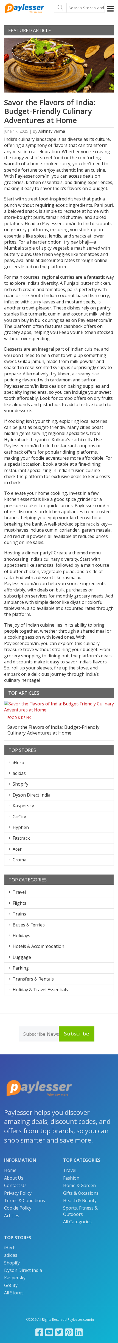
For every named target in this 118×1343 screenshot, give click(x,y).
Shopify (20, 784)
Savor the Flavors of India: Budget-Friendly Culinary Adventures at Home (49, 111)
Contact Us (15, 1185)
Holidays (21, 935)
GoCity (19, 817)
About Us (13, 1178)
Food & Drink (19, 717)
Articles (11, 1216)
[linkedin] (79, 1332)
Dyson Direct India (31, 795)
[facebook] (39, 1332)
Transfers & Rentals (33, 979)
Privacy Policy (18, 1193)
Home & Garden (79, 1185)
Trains (19, 914)
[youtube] (49, 1332)
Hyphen (21, 827)
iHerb (18, 763)
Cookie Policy (17, 1208)
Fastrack (21, 838)
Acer (17, 849)
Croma (19, 860)
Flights (19, 903)
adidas (19, 773)
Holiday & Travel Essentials (40, 990)
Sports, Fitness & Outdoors (80, 1211)
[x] (59, 1332)
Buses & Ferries (29, 925)
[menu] (110, 8)
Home (10, 1170)
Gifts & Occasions (81, 1193)
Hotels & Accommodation (38, 946)
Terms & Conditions (24, 1200)
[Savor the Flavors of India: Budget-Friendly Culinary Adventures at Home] (59, 707)
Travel (19, 892)
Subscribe (76, 1033)
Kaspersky (23, 806)
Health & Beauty (80, 1200)
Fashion (71, 1178)
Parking (21, 968)
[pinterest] (69, 1332)
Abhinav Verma (51, 131)
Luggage (22, 957)
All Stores (14, 1293)
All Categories (77, 1222)
